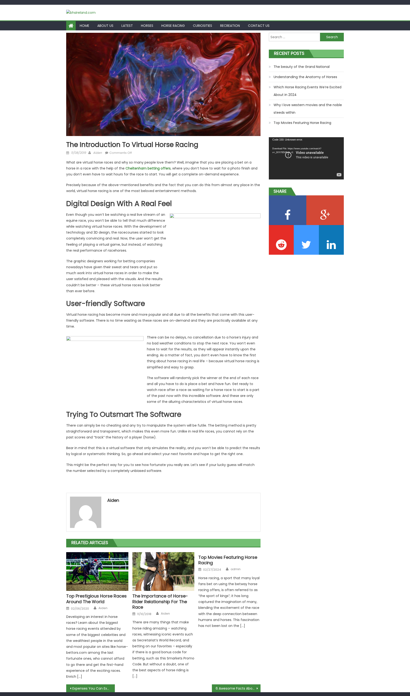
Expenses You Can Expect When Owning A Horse (93, 688)
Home (84, 25)
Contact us (259, 25)
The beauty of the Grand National (302, 66)
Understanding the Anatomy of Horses (305, 77)
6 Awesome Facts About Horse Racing (238, 688)
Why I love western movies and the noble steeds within (308, 109)
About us (105, 25)
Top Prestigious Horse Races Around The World (96, 598)
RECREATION (230, 25)
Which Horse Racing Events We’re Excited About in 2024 (307, 91)
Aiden (97, 152)
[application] (306, 158)
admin (236, 569)
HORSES (147, 25)
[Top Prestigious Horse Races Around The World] (97, 571)
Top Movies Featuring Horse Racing (227, 560)
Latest (127, 25)
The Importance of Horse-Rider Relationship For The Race (160, 601)
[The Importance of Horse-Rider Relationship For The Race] (163, 571)
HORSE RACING (173, 25)
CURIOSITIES (202, 25)
